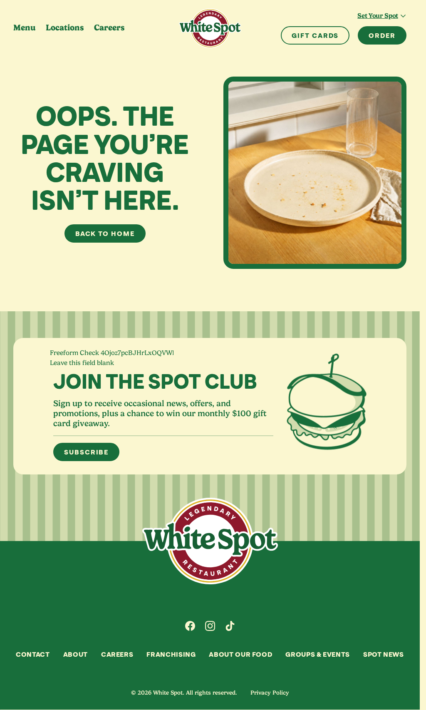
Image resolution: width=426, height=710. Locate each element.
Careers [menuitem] (109, 27)
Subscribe (86, 452)
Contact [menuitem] (33, 654)
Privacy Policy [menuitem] (269, 692)
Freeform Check (74, 353)
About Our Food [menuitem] (240, 654)
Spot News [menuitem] (383, 654)
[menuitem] (190, 626)
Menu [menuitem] (24, 27)
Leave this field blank (82, 363)
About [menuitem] (75, 654)
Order (382, 35)
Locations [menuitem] (65, 27)
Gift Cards (315, 35)
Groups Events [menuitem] (317, 654)
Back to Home (105, 233)
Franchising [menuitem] (171, 654)
